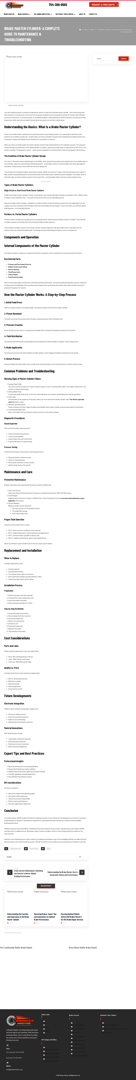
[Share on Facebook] (20, 857)
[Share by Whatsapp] (65, 857)
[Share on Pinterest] (50, 857)
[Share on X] (35, 857)
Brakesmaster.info (15, 848)
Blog (48, 848)
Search (123, 58)
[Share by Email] (80, 857)
